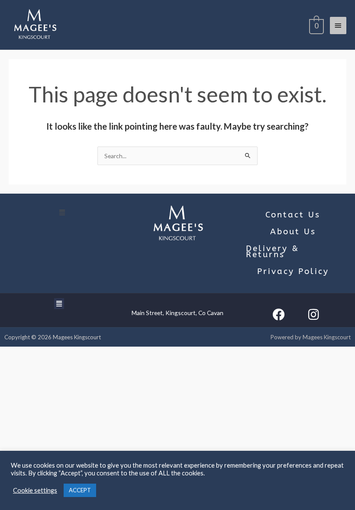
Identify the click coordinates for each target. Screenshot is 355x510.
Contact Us (292, 215)
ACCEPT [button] (80, 490)
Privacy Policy (293, 271)
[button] (62, 212)
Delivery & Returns (272, 251)
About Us (293, 231)
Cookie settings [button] (35, 490)
